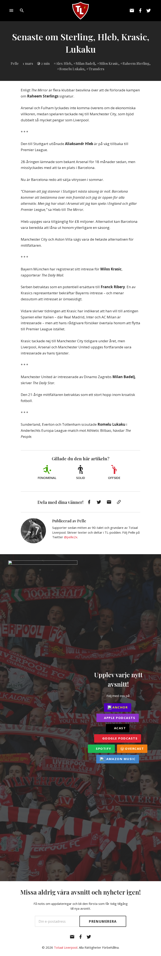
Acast (119, 728)
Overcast (134, 748)
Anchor (119, 707)
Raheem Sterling (136, 63)
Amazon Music (120, 759)
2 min (45, 63)
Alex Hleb (63, 63)
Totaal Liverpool (65, 947)
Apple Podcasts (119, 718)
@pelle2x (70, 537)
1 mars (28, 63)
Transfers (96, 68)
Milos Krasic (108, 63)
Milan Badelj (85, 63)
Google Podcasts (119, 738)
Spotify (103, 748)
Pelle (15, 63)
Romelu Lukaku (71, 68)
